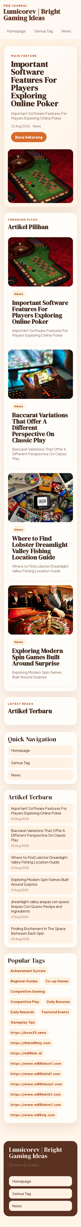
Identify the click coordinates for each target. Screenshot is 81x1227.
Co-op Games (57, 981)
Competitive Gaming (28, 991)
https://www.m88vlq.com (33, 1115)
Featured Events (55, 1012)
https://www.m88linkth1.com (36, 1094)
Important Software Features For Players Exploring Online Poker (40, 312)
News (66, 31)
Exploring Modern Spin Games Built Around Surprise (37, 656)
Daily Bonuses (58, 1002)
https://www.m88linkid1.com (35, 1074)
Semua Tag (43, 31)
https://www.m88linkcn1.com (36, 1063)
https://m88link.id (26, 1053)
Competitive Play (25, 1002)
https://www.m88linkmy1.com (36, 1084)
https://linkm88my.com (30, 1043)
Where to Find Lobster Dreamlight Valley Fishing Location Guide (40, 547)
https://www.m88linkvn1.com (36, 1105)
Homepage (16, 31)
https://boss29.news (28, 1032)
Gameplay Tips (23, 1022)
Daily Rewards (22, 1012)
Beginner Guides (24, 981)
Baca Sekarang (29, 137)
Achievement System (28, 971)
